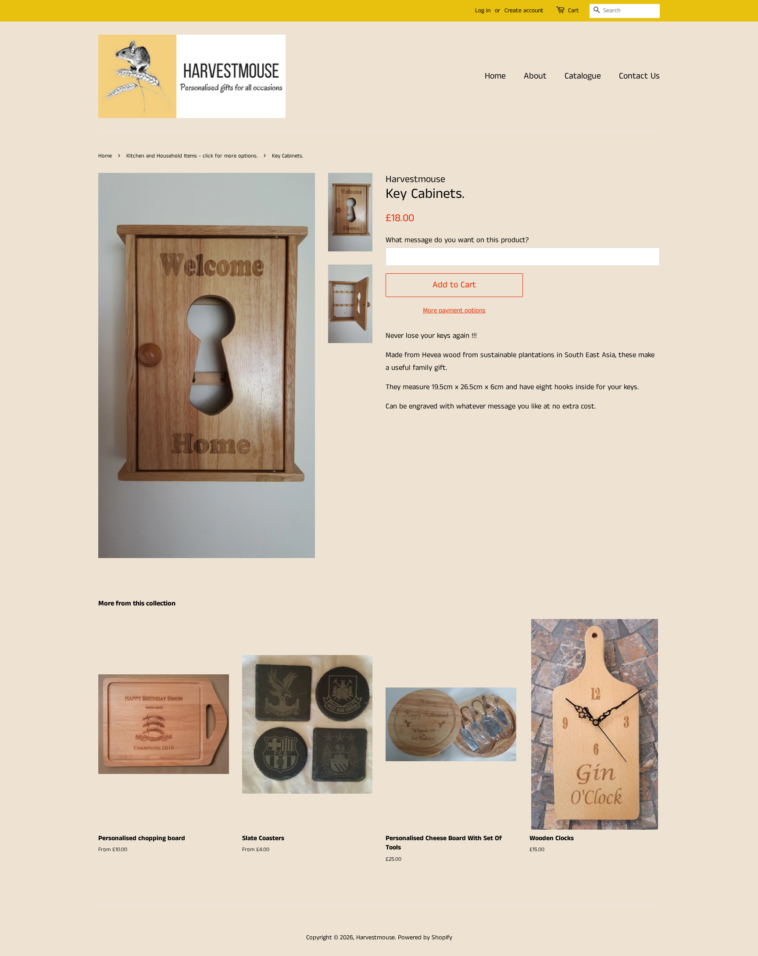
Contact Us (639, 76)
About (535, 76)
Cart (573, 10)
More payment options (454, 310)
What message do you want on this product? (457, 240)
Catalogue (583, 76)
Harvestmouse (375, 937)
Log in (482, 10)
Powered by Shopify (425, 937)
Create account (523, 10)
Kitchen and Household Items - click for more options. (191, 156)
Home (495, 76)
